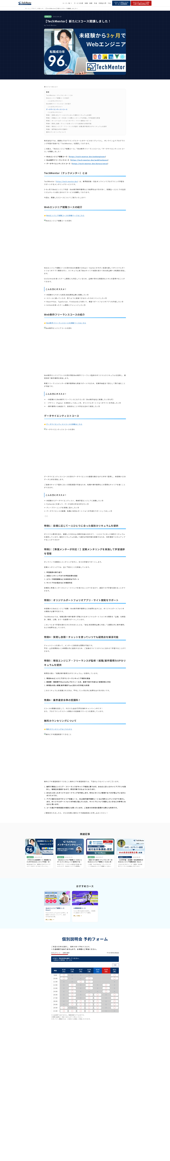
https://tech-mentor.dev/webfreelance (89, 160)
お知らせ (40, 8)
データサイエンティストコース (56, 109)
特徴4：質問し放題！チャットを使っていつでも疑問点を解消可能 (68, 124)
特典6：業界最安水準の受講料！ (57, 129)
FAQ (109, 3)
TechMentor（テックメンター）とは (59, 95)
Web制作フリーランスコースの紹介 (58, 104)
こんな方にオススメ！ (55, 101)
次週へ (116, 965)
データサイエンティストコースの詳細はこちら (64, 424)
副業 (90, 3)
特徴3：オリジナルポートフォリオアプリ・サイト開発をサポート (69, 121)
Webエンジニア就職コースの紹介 (57, 98)
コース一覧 (66, 3)
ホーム (27, 8)
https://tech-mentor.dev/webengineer (87, 156)
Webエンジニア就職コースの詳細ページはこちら (65, 215)
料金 (95, 3)
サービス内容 (78, 3)
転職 (86, 3)
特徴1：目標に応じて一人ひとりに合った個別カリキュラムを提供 (69, 115)
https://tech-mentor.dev (67, 181)
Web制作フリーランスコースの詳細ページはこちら (66, 323)
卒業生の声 (102, 3)
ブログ (33, 8)
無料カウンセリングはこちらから (59, 729)
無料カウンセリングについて (56, 132)
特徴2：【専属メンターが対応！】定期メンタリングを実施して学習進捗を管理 (73, 118)
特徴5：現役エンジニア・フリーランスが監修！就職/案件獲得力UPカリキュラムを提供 (76, 126)
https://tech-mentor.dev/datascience (90, 163)
